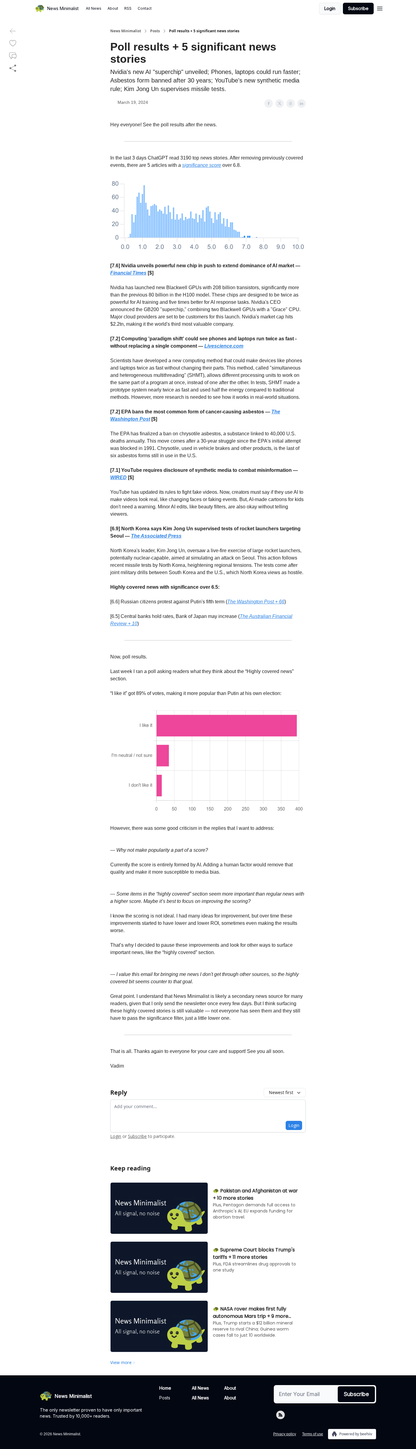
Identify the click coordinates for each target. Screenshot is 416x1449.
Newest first (281, 1092)
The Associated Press (156, 536)
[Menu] (379, 7)
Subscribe (358, 8)
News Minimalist (125, 31)
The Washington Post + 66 (255, 601)
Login (329, 8)
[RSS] (280, 1415)
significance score (201, 165)
